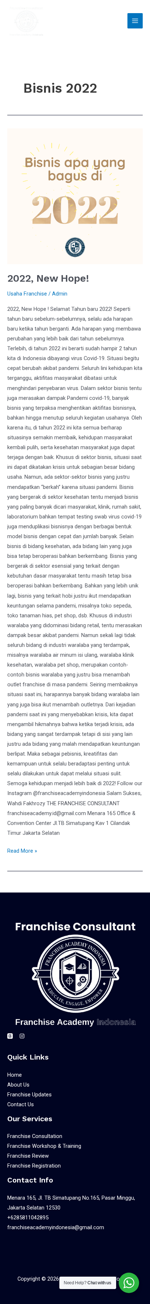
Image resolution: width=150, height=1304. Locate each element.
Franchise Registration (34, 1165)
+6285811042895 (27, 1217)
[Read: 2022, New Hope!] (75, 196)
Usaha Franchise (27, 293)
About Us (18, 1084)
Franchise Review (28, 1156)
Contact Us (20, 1104)
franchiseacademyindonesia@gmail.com (55, 1227)
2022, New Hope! (48, 278)
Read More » (22, 850)
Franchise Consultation (34, 1136)
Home (14, 1075)
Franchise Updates (29, 1094)
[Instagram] (22, 1036)
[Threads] (10, 1036)
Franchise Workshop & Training (44, 1146)
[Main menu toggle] (135, 20)
